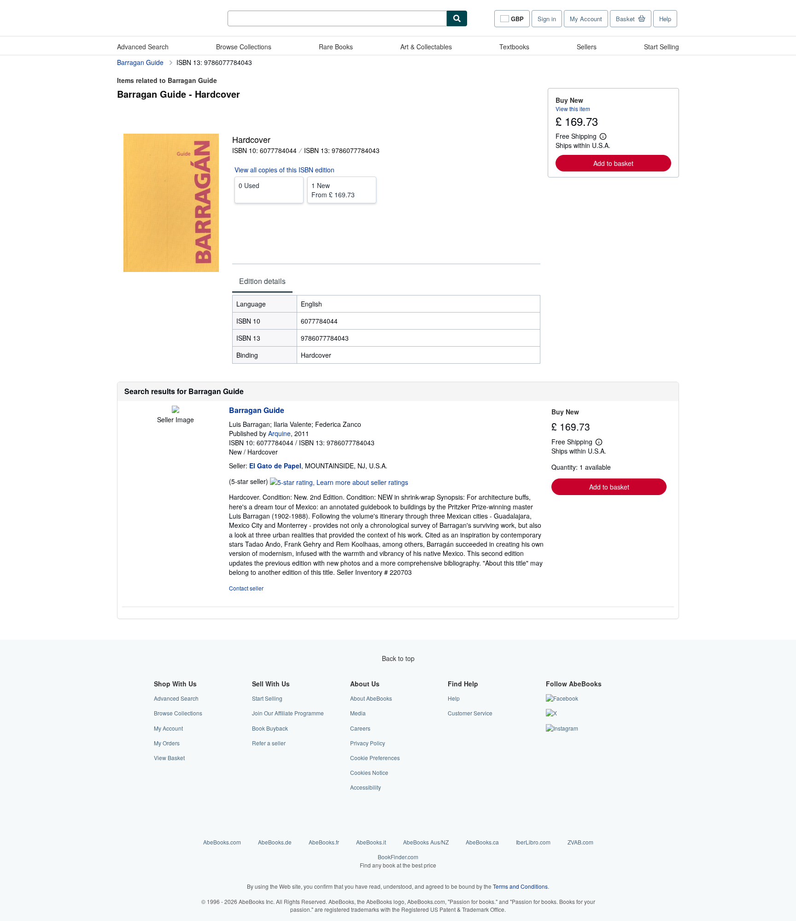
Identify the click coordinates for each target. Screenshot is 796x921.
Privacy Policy (367, 743)
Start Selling (661, 46)
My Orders (167, 743)
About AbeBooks (371, 698)
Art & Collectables (426, 46)
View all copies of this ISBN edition (284, 169)
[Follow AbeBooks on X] (551, 713)
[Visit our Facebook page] (562, 698)
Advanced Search (143, 46)
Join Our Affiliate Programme (288, 713)
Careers (360, 728)
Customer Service (470, 713)
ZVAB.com (580, 842)
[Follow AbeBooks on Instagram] (562, 728)
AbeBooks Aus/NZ (426, 842)
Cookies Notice (369, 772)
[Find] (457, 18)
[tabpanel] (386, 329)
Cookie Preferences (375, 758)
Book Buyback (270, 728)
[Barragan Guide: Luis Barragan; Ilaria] (175, 410)
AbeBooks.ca (482, 842)
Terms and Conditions (520, 886)
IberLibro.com (533, 842)
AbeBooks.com (222, 842)
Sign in (547, 18)
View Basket (169, 758)
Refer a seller (269, 743)
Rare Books (336, 46)
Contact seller (246, 588)
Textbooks (514, 46)
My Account (586, 18)
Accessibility (365, 787)
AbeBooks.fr (324, 842)
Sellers (587, 46)
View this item (573, 108)
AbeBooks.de (275, 842)
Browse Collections (243, 46)
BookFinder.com (398, 860)
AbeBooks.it (371, 842)
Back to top (398, 658)
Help (665, 18)
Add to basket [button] (613, 163)
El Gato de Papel (275, 465)
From (333, 190)
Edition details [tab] (262, 281)
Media (358, 713)
